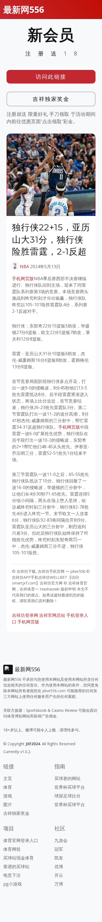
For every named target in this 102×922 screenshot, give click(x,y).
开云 (58, 875)
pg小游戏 (12, 884)
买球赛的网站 (67, 778)
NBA (24, 267)
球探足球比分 (67, 796)
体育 (7, 787)
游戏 (7, 796)
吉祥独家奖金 (51, 99)
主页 (7, 778)
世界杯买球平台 (69, 787)
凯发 (58, 858)
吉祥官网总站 (52, 615)
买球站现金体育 (18, 858)
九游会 (60, 840)
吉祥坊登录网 (25, 615)
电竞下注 (12, 875)
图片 (7, 804)
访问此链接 (51, 76)
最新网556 (23, 9)
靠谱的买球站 (16, 867)
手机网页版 (23, 278)
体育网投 (12, 849)
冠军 (58, 849)
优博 (58, 867)
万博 (58, 884)
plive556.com (54, 690)
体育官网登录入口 (20, 840)
